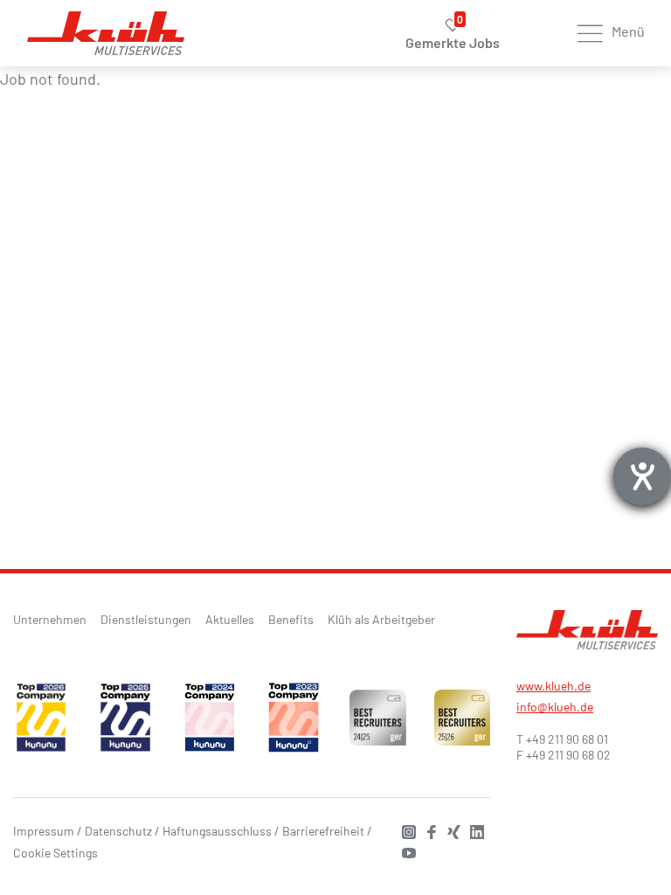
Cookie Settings (55, 852)
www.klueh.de (553, 685)
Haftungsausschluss (217, 830)
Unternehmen (49, 619)
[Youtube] (404, 851)
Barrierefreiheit (323, 830)
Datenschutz (118, 830)
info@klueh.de (554, 706)
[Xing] (450, 830)
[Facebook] (427, 830)
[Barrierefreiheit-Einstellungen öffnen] (642, 476)
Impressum (43, 830)
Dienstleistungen (145, 619)
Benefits (291, 619)
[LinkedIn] (472, 830)
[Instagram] (404, 830)
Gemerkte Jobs (452, 34)
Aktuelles (229, 619)
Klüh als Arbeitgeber (381, 619)
